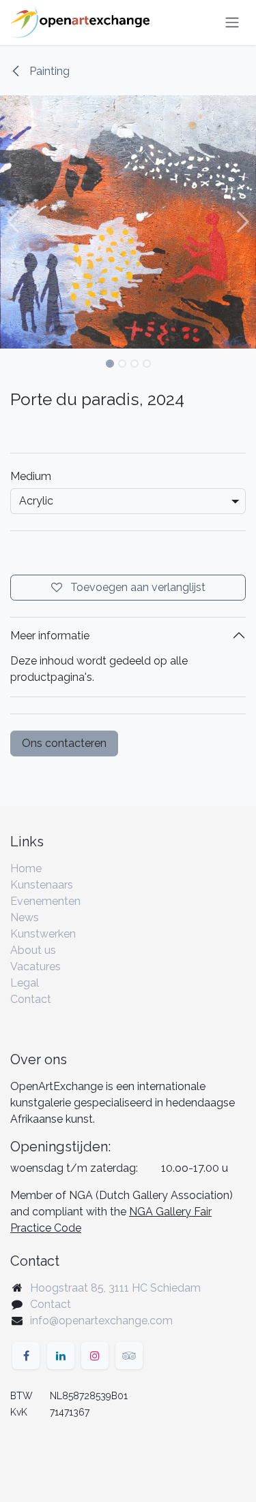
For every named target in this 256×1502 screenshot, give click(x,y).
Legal (24, 982)
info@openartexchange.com (101, 1320)
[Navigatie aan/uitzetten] (232, 23)
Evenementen (45, 901)
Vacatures (35, 966)
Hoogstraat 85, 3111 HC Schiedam (115, 1287)
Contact (30, 999)
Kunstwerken (43, 933)
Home (26, 868)
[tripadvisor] (129, 1355)
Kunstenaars (41, 884)
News (24, 917)
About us (33, 950)
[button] (13, 222)
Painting (48, 71)
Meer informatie (49, 635)
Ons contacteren (64, 743)
